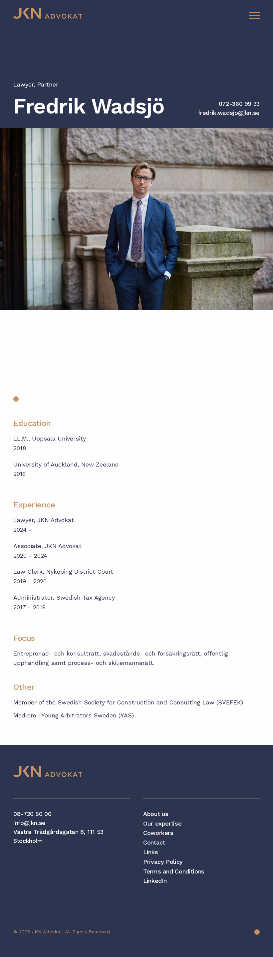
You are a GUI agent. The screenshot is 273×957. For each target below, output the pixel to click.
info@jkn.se (29, 822)
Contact (154, 842)
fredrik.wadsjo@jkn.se (229, 112)
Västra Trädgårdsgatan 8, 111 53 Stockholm (58, 836)
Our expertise (162, 823)
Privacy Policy (163, 861)
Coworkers (158, 832)
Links (150, 852)
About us (155, 813)
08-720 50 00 (32, 813)
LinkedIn (155, 880)
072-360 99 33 (239, 103)
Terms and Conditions (173, 871)
